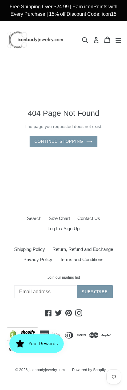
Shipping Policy (29, 249)
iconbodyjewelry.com (47, 370)
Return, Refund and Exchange (82, 249)
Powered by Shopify (89, 370)
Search (34, 218)
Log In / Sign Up (63, 228)
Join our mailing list (63, 277)
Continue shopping (59, 141)
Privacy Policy (37, 259)
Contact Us (88, 218)
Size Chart (59, 218)
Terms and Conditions (82, 259)
